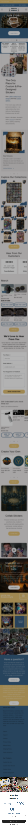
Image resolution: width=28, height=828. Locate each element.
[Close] (26, 779)
